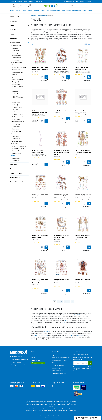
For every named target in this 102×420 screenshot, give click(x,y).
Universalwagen (16, 102)
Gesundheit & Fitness (16, 173)
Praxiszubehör (15, 50)
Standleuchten (16, 124)
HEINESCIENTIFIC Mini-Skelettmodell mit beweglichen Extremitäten (39, 110)
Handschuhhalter (16, 153)
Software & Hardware (16, 62)
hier (53, 412)
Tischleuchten (15, 129)
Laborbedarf (13, 38)
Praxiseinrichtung (15, 42)
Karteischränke (16, 119)
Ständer (13, 133)
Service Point (13, 7)
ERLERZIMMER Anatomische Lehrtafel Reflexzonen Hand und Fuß (61, 152)
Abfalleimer (15, 48)
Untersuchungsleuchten (17, 121)
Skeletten (70, 335)
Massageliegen (16, 81)
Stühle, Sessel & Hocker (17, 89)
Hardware (14, 74)
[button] (82, 44)
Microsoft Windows (17, 65)
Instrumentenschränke (18, 114)
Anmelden (82, 1)
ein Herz (67, 320)
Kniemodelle (46, 331)
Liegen (12, 77)
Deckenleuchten (16, 131)
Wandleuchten (16, 126)
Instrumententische (17, 107)
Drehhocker (15, 91)
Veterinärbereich (78, 315)
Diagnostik (13, 29)
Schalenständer (16, 138)
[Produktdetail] (46, 77)
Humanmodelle (16, 158)
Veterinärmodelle (16, 160)
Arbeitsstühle (15, 94)
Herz (36, 335)
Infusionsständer (16, 136)
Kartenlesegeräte (16, 57)
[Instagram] (53, 386)
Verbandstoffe (14, 21)
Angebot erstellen (21, 7)
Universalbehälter (17, 150)
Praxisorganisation (16, 45)
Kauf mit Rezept (30, 7)
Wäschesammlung (17, 55)
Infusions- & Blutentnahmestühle (17, 97)
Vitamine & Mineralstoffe (17, 182)
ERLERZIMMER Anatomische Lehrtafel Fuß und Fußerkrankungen (40, 280)
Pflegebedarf (13, 164)
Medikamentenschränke (18, 117)
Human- (65, 315)
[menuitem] (15, 10)
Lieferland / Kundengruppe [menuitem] (71, 1)
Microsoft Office (16, 69)
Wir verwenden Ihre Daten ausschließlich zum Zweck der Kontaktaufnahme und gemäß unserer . (82, 368)
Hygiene (12, 25)
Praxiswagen (14, 100)
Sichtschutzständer (17, 141)
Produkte (33, 15)
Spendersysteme (15, 143)
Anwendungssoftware (18, 72)
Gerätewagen (15, 104)
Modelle (13, 155)
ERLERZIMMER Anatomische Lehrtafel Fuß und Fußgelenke (61, 237)
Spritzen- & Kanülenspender (19, 146)
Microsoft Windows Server (19, 67)
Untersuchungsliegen (17, 79)
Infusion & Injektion (15, 16)
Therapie (12, 169)
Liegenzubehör (16, 84)
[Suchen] (87, 5)
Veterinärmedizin (14, 177)
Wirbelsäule (79, 335)
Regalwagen (15, 109)
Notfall (12, 34)
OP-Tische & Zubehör (17, 86)
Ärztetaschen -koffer (17, 60)
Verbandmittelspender (18, 148)
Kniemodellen (44, 335)
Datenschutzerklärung (86, 370)
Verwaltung (15, 52)
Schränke (13, 112)
